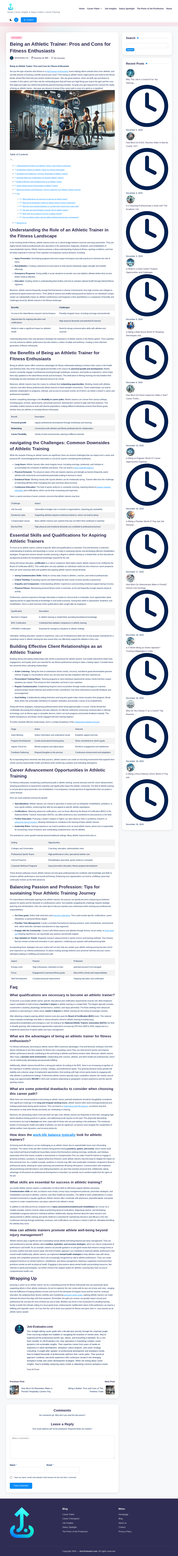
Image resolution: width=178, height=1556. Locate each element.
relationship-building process (86, 722)
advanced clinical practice (26, 822)
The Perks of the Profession (75, 1531)
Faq (17, 194)
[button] (29, 19)
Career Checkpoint (70, 1518)
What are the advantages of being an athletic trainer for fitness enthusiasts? (49, 203)
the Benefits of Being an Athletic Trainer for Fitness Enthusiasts (40, 170)
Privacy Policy (125, 1531)
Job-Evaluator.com (40, 1326)
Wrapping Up (21, 223)
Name (13, 1465)
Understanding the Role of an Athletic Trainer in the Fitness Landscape (43, 166)
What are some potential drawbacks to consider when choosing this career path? (51, 206)
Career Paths (68, 1514)
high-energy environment (57, 71)
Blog (121, 1518)
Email (50, 1465)
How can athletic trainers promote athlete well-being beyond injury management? (51, 217)
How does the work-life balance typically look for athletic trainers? (45, 210)
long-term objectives (61, 915)
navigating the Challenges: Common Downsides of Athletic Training (42, 174)
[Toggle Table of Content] (11, 160)
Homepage (123, 1514)
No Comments (59, 58)
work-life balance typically (54, 1135)
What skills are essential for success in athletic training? (42, 214)
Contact (122, 1527)
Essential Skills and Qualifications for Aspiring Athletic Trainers (40, 178)
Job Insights (16, 38)
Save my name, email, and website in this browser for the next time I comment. (45, 1477)
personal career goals (73, 1295)
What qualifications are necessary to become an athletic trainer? (45, 199)
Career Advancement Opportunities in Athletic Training (37, 186)
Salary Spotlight (69, 1527)
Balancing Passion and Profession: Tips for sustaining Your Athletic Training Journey (48, 190)
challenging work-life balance (75, 1106)
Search (130, 38)
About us (123, 1523)
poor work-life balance (84, 468)
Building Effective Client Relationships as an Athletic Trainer (39, 182)
